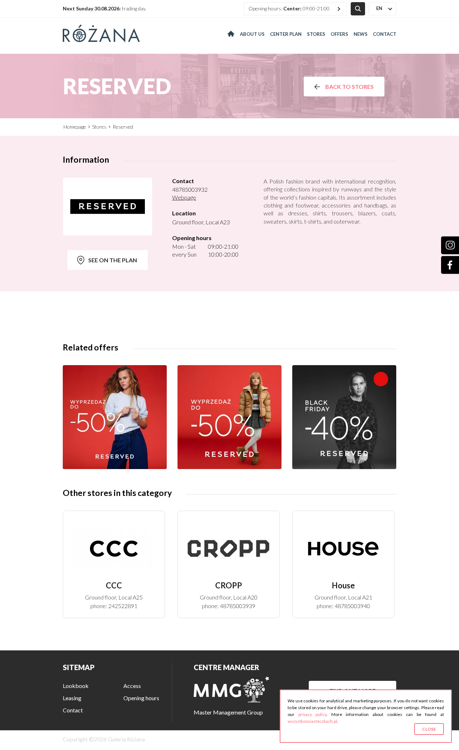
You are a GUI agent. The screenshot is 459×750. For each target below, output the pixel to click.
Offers (339, 34)
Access (132, 685)
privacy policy (312, 714)
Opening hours (141, 697)
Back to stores (349, 86)
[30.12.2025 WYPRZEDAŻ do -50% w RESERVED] (229, 417)
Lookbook (76, 685)
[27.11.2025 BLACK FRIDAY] (344, 417)
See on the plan (112, 260)
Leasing (72, 697)
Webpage (184, 197)
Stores (316, 34)
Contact (384, 34)
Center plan (286, 34)
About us (252, 34)
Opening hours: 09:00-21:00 (289, 8)
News (361, 34)
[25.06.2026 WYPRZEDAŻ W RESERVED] (115, 417)
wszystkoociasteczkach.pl (312, 721)
